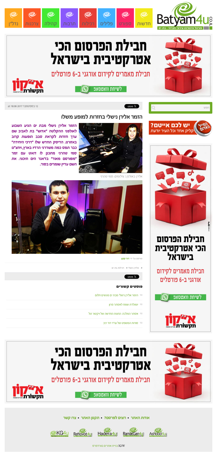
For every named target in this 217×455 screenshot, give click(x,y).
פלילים (106, 24)
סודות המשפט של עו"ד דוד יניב (120, 323)
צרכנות (32, 24)
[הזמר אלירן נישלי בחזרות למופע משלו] (109, 147)
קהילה (51, 24)
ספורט (125, 24)
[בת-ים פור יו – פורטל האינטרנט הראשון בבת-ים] (184, 14)
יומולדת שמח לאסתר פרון (123, 304)
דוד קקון (125, 258)
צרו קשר (69, 418)
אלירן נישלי (133, 268)
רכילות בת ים (118, 268)
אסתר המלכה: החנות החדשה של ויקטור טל (113, 313)
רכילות (88, 24)
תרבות (69, 24)
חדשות (144, 24)
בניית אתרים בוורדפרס (105, 446)
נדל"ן (13, 24)
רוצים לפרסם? (115, 418)
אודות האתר (140, 418)
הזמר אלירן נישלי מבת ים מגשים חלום (116, 295)
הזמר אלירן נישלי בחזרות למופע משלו (101, 117)
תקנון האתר (90, 418)
